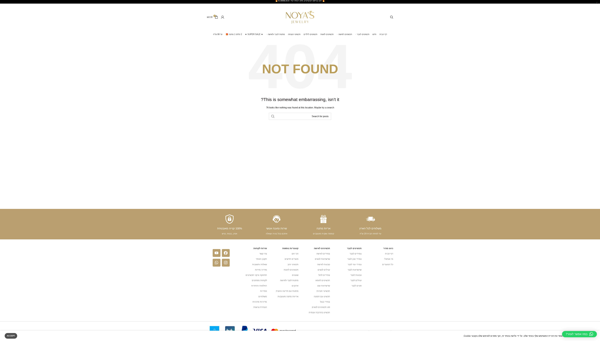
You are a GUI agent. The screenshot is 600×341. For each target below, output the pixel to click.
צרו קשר (263, 253)
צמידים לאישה (323, 253)
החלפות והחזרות (259, 285)
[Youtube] (216, 253)
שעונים (295, 275)
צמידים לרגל (324, 275)
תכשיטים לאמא (322, 280)
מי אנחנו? (388, 259)
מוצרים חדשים (291, 259)
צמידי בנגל (325, 302)
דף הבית (389, 253)
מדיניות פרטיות (259, 302)
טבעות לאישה (323, 264)
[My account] (223, 17)
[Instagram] (226, 263)
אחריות (263, 291)
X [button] (597, 3)
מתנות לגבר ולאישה (289, 280)
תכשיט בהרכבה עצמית (319, 312)
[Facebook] (226, 253)
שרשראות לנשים (322, 259)
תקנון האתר (261, 259)
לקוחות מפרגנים (259, 280)
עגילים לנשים (324, 269)
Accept (11, 336)
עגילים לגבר (356, 280)
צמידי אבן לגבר (354, 259)
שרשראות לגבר (355, 269)
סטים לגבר (357, 285)
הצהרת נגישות (260, 307)
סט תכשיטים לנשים (321, 307)
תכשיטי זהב (293, 264)
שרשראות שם (323, 285)
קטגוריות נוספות (290, 248)
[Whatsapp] (216, 263)
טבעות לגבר (356, 275)
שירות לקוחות (260, 248)
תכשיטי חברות (323, 291)
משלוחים (262, 296)
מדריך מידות (261, 269)
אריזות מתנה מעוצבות (288, 296)
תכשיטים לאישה (322, 248)
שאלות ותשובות (259, 264)
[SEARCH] (273, 116)
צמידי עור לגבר (355, 264)
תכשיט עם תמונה (322, 296)
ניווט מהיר (388, 248)
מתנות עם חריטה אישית (287, 291)
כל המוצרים (387, 264)
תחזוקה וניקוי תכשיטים (256, 275)
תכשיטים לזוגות (291, 269)
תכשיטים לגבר (354, 248)
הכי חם (295, 253)
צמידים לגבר (356, 253)
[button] (579, 334)
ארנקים (295, 285)
